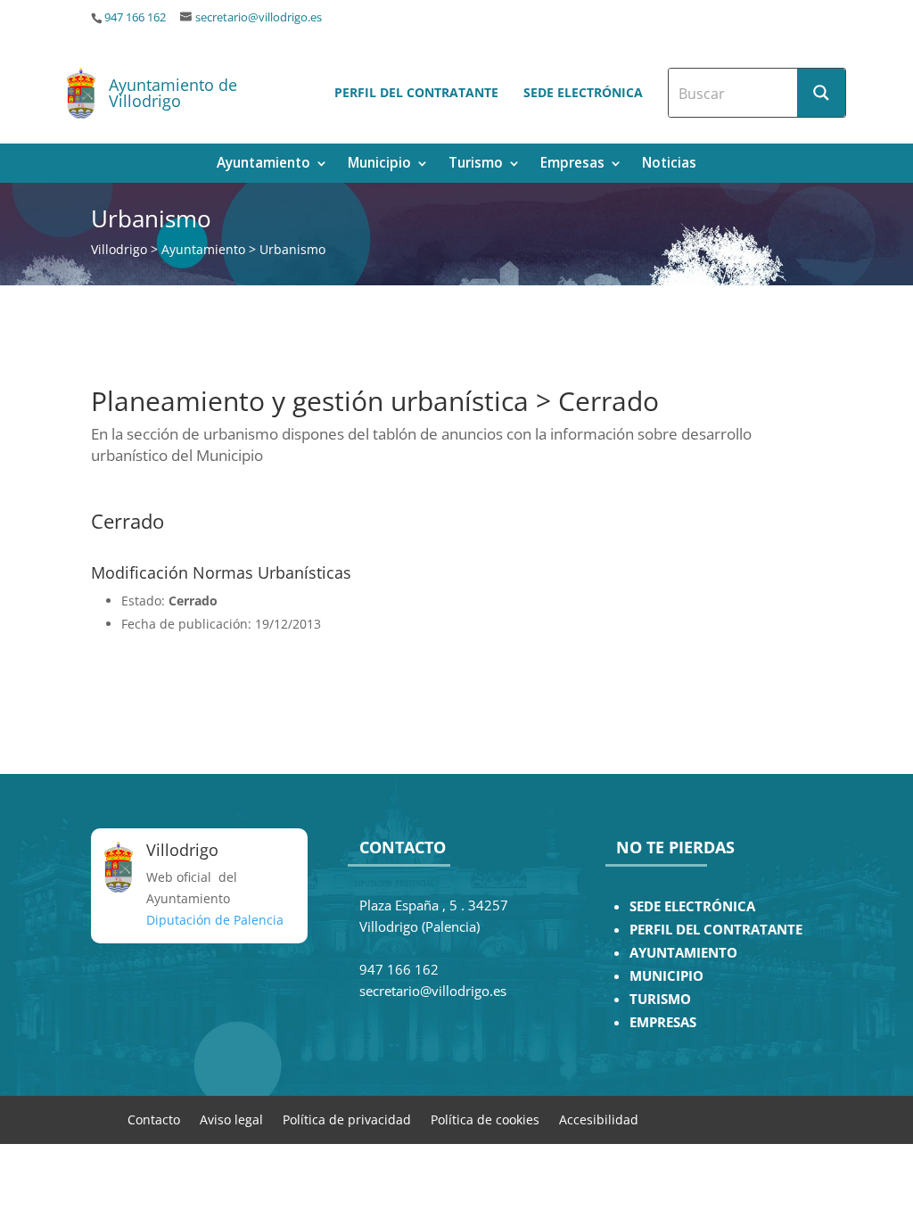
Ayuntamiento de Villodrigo (173, 92)
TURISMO (660, 999)
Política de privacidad (347, 1118)
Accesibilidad (598, 1118)
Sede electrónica (583, 92)
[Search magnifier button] (821, 93)
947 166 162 (135, 17)
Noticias (669, 164)
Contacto (153, 1118)
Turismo (475, 164)
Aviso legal (231, 1118)
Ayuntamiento (263, 164)
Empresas (572, 164)
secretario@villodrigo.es (258, 17)
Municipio (379, 164)
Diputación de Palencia (215, 919)
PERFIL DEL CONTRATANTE (715, 929)
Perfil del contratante (416, 92)
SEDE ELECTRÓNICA (692, 906)
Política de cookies (485, 1118)
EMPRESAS (662, 1022)
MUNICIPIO (666, 976)
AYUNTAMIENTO (683, 952)
